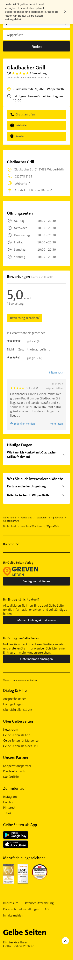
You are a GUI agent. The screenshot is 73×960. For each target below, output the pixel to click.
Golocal (30, 388)
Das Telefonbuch (14, 771)
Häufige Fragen (13, 704)
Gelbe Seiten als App (16, 735)
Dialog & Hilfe (15, 690)
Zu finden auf (14, 788)
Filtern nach (56, 372)
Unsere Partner (15, 757)
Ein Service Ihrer (18, 944)
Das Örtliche (11, 777)
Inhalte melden (13, 915)
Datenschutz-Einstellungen (21, 909)
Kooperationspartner (17, 766)
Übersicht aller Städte (17, 710)
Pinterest (9, 808)
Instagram (10, 797)
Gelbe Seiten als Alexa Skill (20, 746)
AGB (47, 909)
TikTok (7, 813)
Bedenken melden (24, 423)
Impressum (10, 903)
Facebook (9, 802)
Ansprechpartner (14, 699)
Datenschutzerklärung (39, 903)
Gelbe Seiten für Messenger (21, 741)
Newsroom (10, 730)
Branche (8, 544)
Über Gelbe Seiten (18, 721)
